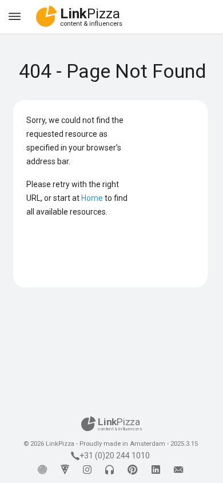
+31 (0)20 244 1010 (114, 455)
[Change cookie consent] (42, 470)
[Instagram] (87, 470)
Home (92, 198)
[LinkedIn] (156, 470)
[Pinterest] (133, 470)
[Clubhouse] (109, 470)
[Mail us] (178, 470)
